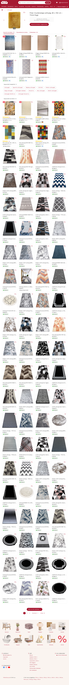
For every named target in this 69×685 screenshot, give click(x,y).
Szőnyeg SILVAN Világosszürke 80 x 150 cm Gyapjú (31, 77)
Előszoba (51, 644)
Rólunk (31, 655)
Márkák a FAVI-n (33, 658)
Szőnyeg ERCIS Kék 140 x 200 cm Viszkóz (13, 53)
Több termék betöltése (33, 609)
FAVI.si (38, 679)
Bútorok (4, 6)
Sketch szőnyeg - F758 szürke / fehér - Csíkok (14, 454)
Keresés (48, 2)
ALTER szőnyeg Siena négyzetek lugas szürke (46, 190)
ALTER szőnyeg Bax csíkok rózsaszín (44, 214)
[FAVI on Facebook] (4, 667)
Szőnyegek (9, 9)
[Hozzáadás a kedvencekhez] (32, 36)
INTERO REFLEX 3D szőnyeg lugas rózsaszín (29, 454)
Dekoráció (10, 6)
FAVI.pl (45, 677)
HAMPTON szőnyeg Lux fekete (59, 310)
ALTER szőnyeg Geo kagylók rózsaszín (28, 190)
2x (58, 117)
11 (32, 198)
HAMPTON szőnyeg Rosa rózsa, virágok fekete (47, 358)
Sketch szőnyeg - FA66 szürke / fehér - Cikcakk (30, 478)
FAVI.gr (35, 679)
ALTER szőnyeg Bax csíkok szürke (44, 574)
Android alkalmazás (62, 655)
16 (65, 102)
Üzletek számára (33, 664)
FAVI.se (61, 677)
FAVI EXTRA (32, 666)
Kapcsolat (5, 657)
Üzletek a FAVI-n (33, 657)
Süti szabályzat (33, 670)
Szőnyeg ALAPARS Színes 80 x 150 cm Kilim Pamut (48, 77)
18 (32, 126)
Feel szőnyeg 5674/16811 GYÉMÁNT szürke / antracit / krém (17, 406)
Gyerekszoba (40, 644)
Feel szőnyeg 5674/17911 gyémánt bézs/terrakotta (31, 166)
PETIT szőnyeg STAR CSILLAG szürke (44, 550)
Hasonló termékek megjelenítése (39, 24)
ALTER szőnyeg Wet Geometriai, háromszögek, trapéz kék (16, 214)
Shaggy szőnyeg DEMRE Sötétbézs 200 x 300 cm (31, 53)
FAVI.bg (31, 679)
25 (32, 174)
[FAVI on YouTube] (9, 667)
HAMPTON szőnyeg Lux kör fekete (60, 574)
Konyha (34, 6)
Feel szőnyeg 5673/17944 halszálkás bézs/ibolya (30, 598)
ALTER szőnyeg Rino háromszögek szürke (45, 454)
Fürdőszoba (40, 6)
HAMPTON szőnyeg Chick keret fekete (12, 502)
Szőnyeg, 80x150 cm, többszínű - (27, 286)
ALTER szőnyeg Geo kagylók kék (27, 334)
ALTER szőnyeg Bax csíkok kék (43, 238)
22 (15, 102)
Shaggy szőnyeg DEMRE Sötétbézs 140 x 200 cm (47, 53)
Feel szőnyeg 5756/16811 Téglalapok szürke (13, 166)
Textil (16, 6)
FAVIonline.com (6, 677)
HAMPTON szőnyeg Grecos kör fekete (28, 574)
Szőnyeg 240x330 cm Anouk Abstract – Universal (14, 118)
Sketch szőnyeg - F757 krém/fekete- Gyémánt (14, 430)
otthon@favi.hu (8, 655)
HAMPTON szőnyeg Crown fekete (44, 406)
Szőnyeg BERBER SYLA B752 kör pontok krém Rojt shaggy (33, 502)
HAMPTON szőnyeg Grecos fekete (11, 238)
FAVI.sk (41, 677)
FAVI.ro (49, 677)
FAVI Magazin (33, 662)
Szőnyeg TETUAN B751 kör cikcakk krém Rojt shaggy (15, 310)
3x (9, 141)
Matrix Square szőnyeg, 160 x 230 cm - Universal (47, 142)
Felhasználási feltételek (35, 668)
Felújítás (27, 6)
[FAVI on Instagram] (6, 667)
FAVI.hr (53, 677)
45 (15, 126)
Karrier (4, 658)
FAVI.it (57, 677)
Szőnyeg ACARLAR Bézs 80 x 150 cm (11, 77)
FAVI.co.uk (26, 679)
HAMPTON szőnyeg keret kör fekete (11, 550)
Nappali (47, 6)
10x (9, 117)
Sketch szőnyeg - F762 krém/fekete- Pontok (13, 526)
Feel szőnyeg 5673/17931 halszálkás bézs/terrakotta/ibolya (50, 286)
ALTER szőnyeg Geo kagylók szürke (44, 382)
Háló (51, 6)
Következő (34, 613)
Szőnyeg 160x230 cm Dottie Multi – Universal (30, 118)
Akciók (62, 644)
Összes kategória (62, 6)
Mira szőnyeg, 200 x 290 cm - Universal (12, 142)
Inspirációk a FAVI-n (34, 660)
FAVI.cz (37, 677)
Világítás (21, 6)
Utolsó (41, 613)
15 (48, 126)
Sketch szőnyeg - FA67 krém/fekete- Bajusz (29, 550)
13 (48, 150)
